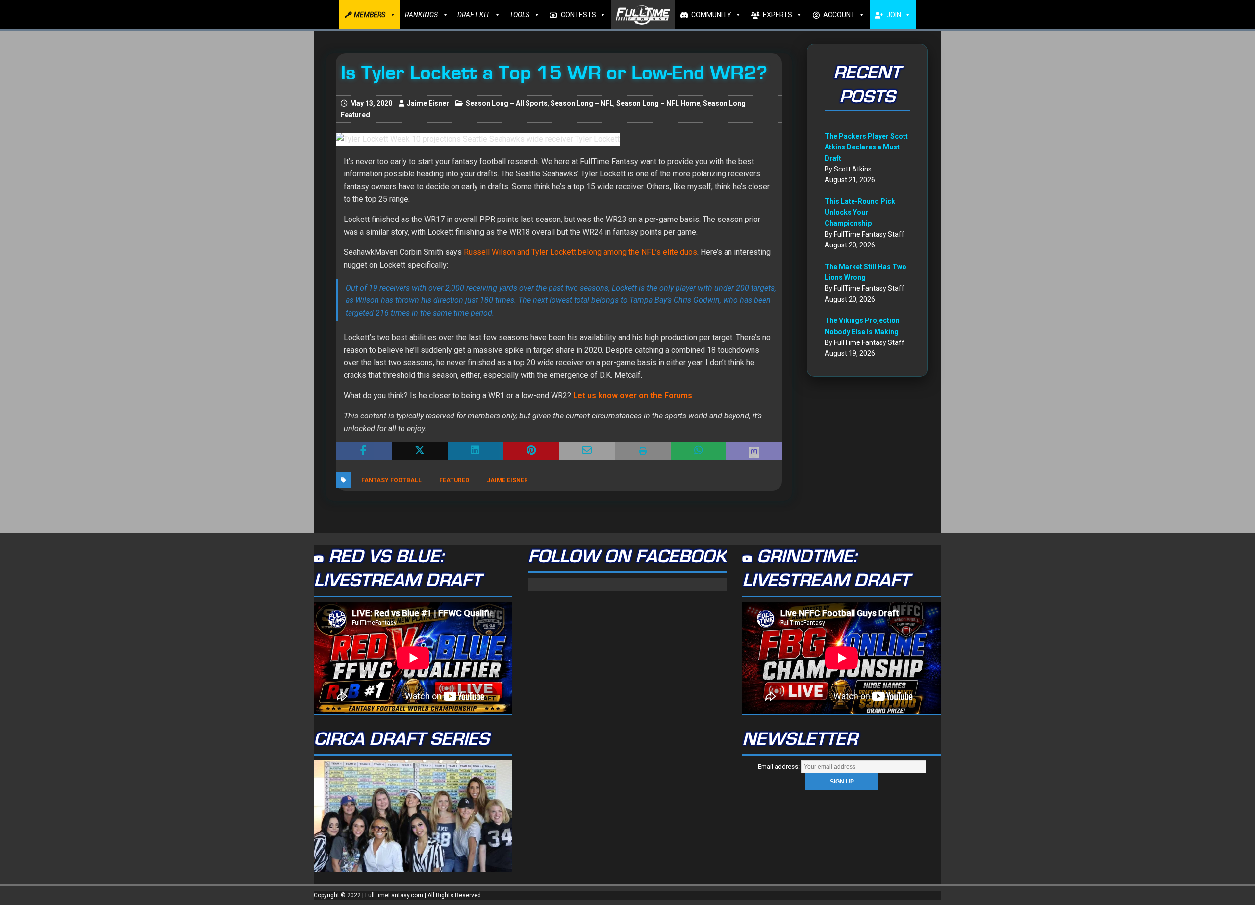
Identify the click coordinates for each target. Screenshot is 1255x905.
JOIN (893, 15)
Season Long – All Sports (507, 103)
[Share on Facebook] (364, 451)
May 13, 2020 (371, 103)
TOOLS (519, 15)
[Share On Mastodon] (754, 451)
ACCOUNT (839, 15)
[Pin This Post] (531, 451)
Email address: (779, 766)
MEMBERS (369, 15)
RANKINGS (421, 15)
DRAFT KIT (473, 15)
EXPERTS (777, 15)
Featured (454, 480)
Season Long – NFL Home (658, 103)
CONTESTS (578, 15)
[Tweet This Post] (420, 451)
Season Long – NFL (582, 103)
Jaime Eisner (428, 103)
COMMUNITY (711, 15)
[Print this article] (643, 451)
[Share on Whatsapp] (699, 451)
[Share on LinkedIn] (475, 451)
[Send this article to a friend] (587, 451)
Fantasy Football (391, 480)
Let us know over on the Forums (632, 395)
